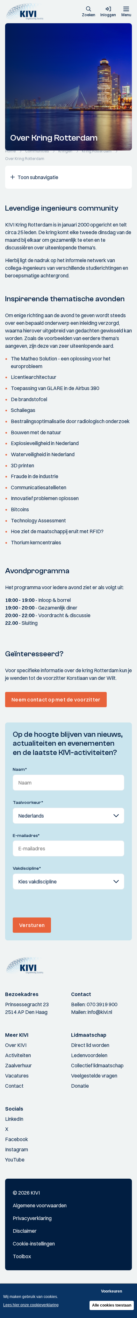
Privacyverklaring (32, 1218)
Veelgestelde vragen (94, 1075)
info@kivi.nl (100, 1012)
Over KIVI (15, 1045)
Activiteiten (18, 1055)
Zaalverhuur (18, 1065)
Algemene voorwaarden (40, 1205)
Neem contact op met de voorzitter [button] (55, 699)
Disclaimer (25, 1231)
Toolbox (22, 1256)
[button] (88, 12)
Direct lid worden (90, 1045)
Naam (20, 769)
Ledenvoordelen (89, 1055)
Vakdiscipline (27, 868)
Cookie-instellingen (34, 1243)
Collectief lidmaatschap (97, 1065)
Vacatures (17, 1075)
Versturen (32, 925)
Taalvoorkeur (28, 802)
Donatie (80, 1086)
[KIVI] (26, 11)
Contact (14, 1086)
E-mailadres (26, 835)
